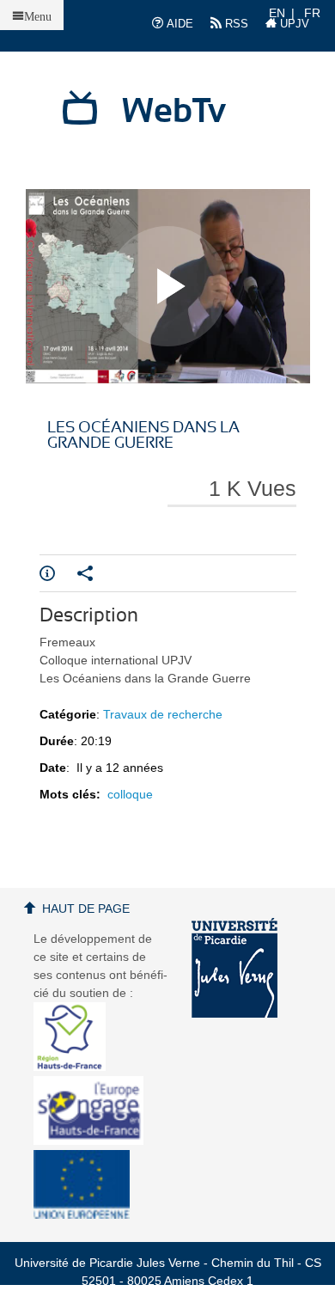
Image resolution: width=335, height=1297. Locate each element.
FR (312, 13)
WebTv (174, 112)
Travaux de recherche (162, 714)
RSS (235, 23)
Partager (96, 573)
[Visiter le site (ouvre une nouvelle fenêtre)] (76, 1067)
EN (277, 13)
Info (58, 573)
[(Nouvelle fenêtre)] (234, 968)
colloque (130, 794)
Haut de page (86, 908)
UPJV (293, 23)
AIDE (178, 23)
